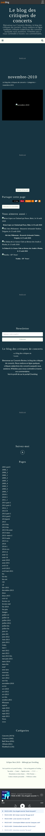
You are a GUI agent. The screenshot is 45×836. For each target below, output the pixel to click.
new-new (5, 670)
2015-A (5, 552)
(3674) (8, 736)
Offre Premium (30, 774)
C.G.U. (34, 771)
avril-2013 (6, 568)
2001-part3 (6, 467)
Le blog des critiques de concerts (22, 15)
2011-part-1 (6, 503)
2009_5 (5, 486)
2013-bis (5, 525)
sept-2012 (6, 714)
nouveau (5, 672)
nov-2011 (5, 675)
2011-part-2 (6, 505)
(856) (8, 741)
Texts (4, 719)
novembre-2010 (8, 683)
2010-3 (4, 497)
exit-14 (4, 598)
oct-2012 (5, 692)
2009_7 (5, 492)
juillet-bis (5, 626)
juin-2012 (5, 637)
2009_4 (5, 483)
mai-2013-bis (7, 656)
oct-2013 (5, 694)
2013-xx (5, 541)
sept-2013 (6, 716)
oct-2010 (5, 689)
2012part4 (6, 519)
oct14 (4, 686)
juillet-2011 (6, 620)
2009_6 (5, 489)
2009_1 (5, 475)
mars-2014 (6, 661)
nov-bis (5, 681)
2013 (4, 522)
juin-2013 (5, 642)
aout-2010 (6, 560)
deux (4, 593)
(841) (7, 744)
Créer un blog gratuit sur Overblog (32, 768)
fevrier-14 (6, 601)
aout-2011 (6, 563)
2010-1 (4, 494)
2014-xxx (5, 549)
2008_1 (5, 470)
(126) (8, 747)
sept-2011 (5, 711)
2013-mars (6, 533)
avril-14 (5, 566)
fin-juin (5, 609)
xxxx (4, 722)
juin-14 (5, 631)
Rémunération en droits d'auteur (17, 774)
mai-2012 (5, 651)
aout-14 (5, 557)
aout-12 (5, 555)
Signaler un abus (25, 771)
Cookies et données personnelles (16, 776)
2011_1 (5, 500)
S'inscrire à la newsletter (10, 206)
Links (4, 645)
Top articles (10, 771)
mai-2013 (5, 653)
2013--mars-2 (7, 535)
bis (3, 574)
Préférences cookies (31, 776)
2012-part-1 (6, 514)
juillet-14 (5, 618)
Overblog (35, 762)
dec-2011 (5, 588)
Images (4, 612)
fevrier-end (6, 604)
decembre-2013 (8, 590)
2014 (4, 544)
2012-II (5, 511)
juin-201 (5, 634)
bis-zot (4, 579)
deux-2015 (6, 596)
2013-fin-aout (7, 530)
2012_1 (5, 508)
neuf (3, 667)
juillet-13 (5, 615)
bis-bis (4, 577)
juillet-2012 (6, 623)
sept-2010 (6, 708)
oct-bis (4, 697)
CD (3, 582)
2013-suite (6, 538)
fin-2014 (5, 607)
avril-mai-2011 (7, 571)
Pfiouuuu (5, 703)
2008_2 (5, 472)
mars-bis (5, 664)
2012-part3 (6, 516)
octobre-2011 (7, 700)
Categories (31, 82)
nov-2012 (5, 678)
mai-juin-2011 (7, 659)
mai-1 (4, 648)
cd (3, 585)
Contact (17, 771)
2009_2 (5, 478)
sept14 (4, 705)
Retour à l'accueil (22, 190)
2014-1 (4, 546)
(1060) (7, 738)
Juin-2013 (6, 640)
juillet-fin (5, 629)
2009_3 (5, 481)
